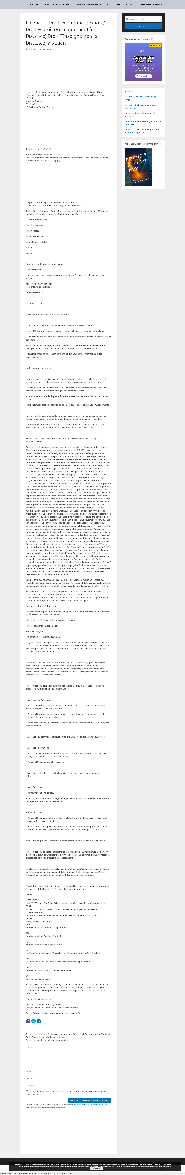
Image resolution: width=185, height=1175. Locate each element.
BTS (118, 4)
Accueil (35, 4)
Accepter (96, 1169)
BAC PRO (129, 4)
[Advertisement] (47, 71)
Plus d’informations (164, 1166)
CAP (108, 4)
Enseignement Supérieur (151, 4)
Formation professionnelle (88, 4)
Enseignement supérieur (39, 49)
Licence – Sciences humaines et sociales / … (140, 114)
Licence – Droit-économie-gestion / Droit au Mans (142, 106)
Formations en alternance (57, 4)
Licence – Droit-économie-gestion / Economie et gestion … (142, 131)
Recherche (143, 26)
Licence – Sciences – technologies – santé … (142, 98)
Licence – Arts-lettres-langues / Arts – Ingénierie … (143, 123)
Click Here (42, 1173)
